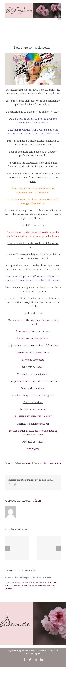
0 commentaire (54, 463)
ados (44, 463)
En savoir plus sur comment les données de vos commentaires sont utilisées (31, 585)
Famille (28, 463)
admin (10, 463)
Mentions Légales (33, 653)
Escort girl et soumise (32, 388)
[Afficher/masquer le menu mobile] (59, 19)
